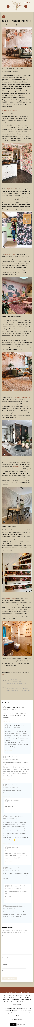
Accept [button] (13, 1024)
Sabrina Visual (10, 598)
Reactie (5, 936)
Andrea (10, 25)
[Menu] (8, 6)
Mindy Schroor (10, 254)
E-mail (5, 964)
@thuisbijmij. (16, 467)
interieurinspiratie (13, 688)
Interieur (11, 68)
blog (4, 68)
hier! (4, 675)
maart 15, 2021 (21, 25)
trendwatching (22, 68)
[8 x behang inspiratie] (17, 47)
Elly (8, 757)
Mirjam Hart (11, 189)
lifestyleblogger (12, 690)
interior (25, 688)
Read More (21, 1024)
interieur (23, 686)
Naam (5, 958)
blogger (9, 686)
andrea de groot (12, 684)
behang (21, 684)
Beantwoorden (6, 721)
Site (3, 971)
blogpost (16, 686)
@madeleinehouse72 (22, 397)
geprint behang (14, 338)
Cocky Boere (14, 725)
